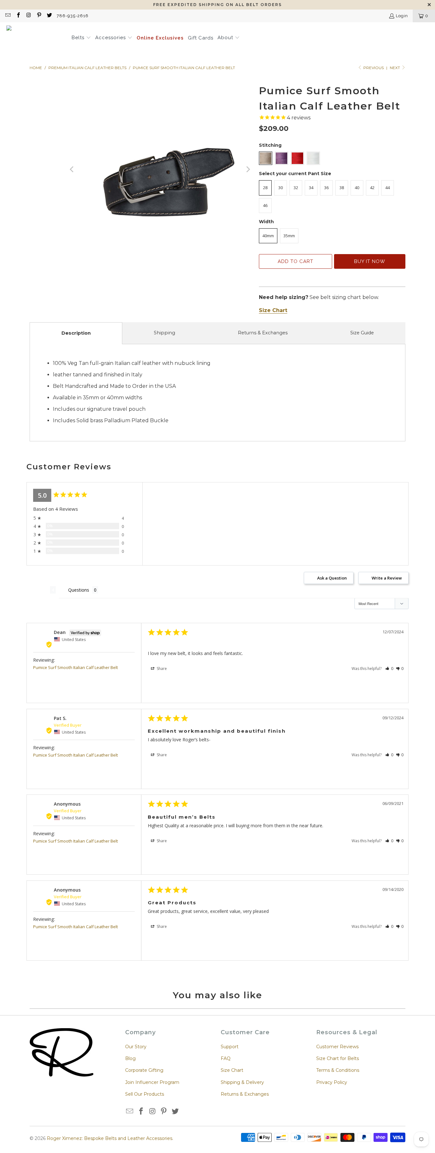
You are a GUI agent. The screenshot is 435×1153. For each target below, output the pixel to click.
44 (387, 187)
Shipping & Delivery (242, 1082)
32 (296, 187)
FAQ (226, 1058)
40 (357, 187)
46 (265, 205)
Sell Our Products (144, 1094)
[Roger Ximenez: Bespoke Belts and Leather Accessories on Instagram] (28, 15)
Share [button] (161, 668)
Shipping (164, 333)
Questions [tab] (78, 590)
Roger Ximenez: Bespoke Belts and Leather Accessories (109, 1138)
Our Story (135, 1047)
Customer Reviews (337, 1047)
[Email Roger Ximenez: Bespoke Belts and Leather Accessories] (8, 15)
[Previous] (72, 169)
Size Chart (232, 1070)
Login (402, 15)
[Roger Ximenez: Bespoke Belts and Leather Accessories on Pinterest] (38, 15)
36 (326, 187)
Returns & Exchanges (263, 333)
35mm (289, 235)
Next (395, 67)
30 (280, 187)
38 (341, 187)
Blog (130, 1058)
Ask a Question (332, 578)
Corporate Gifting (144, 1070)
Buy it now (369, 261)
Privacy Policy (331, 1082)
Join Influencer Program (152, 1082)
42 (372, 187)
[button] (81, 38)
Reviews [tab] (38, 590)
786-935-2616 (73, 15)
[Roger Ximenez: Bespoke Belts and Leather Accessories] (35, 38)
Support (230, 1047)
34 (311, 187)
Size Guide (362, 333)
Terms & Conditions (337, 1070)
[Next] (248, 169)
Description (76, 333)
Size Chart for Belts (337, 1058)
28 (265, 187)
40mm (268, 235)
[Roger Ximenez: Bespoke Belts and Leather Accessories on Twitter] (49, 15)
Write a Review (387, 578)
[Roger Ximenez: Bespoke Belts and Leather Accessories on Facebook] (18, 15)
